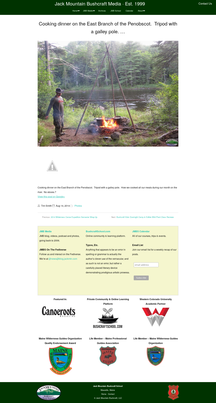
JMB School (115, 10)
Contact (111, 394)
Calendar (129, 10)
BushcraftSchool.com (98, 231)
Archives (102, 10)
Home (74, 10)
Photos (78, 205)
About (140, 10)
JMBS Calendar (141, 231)
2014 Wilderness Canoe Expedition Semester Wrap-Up (74, 217)
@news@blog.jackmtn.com (63, 258)
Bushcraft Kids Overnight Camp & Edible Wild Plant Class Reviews (145, 217)
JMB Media (88, 10)
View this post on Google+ (51, 196)
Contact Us (205, 3)
